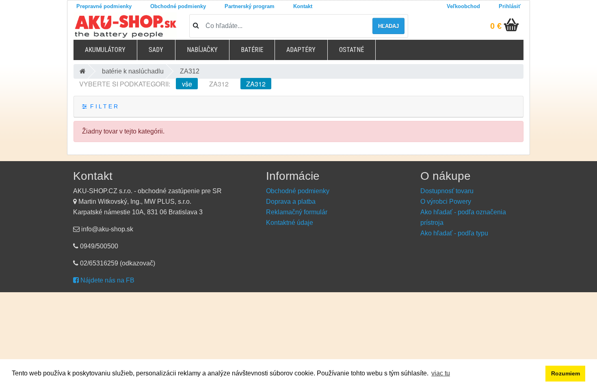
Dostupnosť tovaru (447, 191)
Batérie (252, 50)
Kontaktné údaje (289, 222)
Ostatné (351, 50)
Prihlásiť (510, 6)
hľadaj (388, 26)
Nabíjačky (202, 50)
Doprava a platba (291, 201)
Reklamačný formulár (296, 212)
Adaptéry (301, 50)
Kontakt (302, 6)
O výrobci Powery (445, 201)
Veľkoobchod (463, 6)
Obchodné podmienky (178, 6)
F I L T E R (102, 106)
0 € (496, 26)
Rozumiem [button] (565, 373)
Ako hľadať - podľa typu (454, 233)
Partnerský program (250, 6)
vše (187, 83)
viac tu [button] (440, 373)
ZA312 (219, 83)
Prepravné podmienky (104, 6)
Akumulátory (105, 50)
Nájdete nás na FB (106, 280)
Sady (156, 50)
